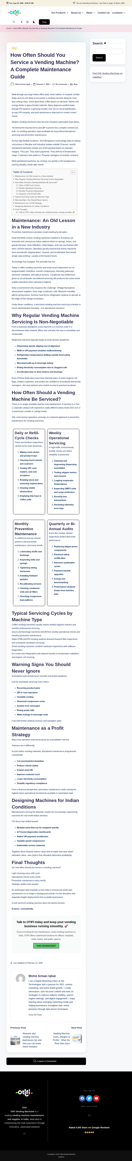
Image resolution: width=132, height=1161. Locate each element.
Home (8, 28)
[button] (44, 22)
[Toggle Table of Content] (72, 172)
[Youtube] (96, 1098)
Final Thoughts (21, 209)
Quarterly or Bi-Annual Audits (30, 194)
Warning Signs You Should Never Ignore (31, 200)
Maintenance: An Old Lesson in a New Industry (34, 176)
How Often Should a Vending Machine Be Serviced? (36, 182)
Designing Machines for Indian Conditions (32, 206)
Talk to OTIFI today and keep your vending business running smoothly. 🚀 (47, 212)
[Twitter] (89, 1098)
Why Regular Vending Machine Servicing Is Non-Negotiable (39, 179)
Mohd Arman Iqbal (42, 976)
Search (98, 43)
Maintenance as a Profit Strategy (28, 203)
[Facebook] (82, 1098)
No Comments (61, 84)
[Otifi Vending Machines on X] (14, 22)
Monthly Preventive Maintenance (31, 191)
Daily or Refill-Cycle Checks (29, 185)
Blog (14, 48)
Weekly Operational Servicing (30, 188)
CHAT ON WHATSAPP (46, 945)
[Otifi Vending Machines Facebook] (22, 22)
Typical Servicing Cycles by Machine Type (32, 197)
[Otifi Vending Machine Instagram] (28, 22)
